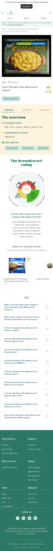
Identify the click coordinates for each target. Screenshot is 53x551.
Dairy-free (32, 494)
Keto (4, 502)
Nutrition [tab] (26, 110)
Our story (5, 445)
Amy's (4, 82)
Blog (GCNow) (7, 449)
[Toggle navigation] (3, 12)
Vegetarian (43, 148)
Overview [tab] (8, 110)
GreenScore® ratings (10, 453)
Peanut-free (32, 502)
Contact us (32, 445)
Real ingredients (11, 99)
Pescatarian (27, 148)
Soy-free (31, 498)
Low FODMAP (7, 507)
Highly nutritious (34, 472)
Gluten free (12, 148)
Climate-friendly (34, 468)
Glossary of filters (34, 449)
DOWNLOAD (27, 7)
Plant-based (32, 480)
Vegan (4, 494)
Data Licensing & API (9, 468)
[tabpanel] (26, 133)
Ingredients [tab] (44, 110)
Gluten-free (6, 498)
